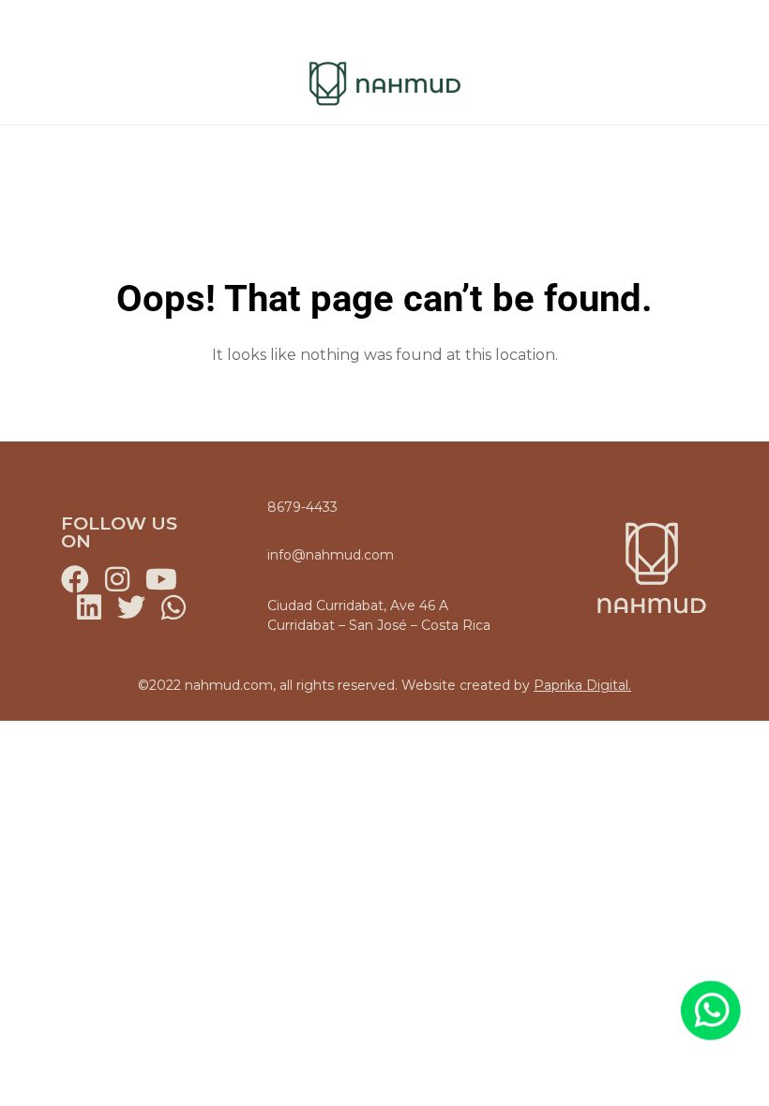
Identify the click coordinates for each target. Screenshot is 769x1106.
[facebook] (75, 579)
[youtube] (159, 579)
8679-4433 (302, 507)
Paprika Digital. (582, 685)
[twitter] (131, 607)
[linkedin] (89, 607)
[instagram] (117, 579)
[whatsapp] (173, 607)
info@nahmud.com (330, 554)
